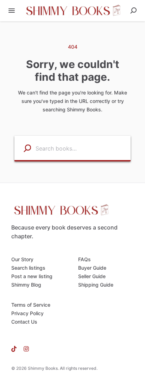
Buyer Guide (92, 268)
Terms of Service (30, 305)
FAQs (84, 259)
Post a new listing (31, 276)
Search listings (28, 268)
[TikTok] (15, 348)
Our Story (22, 259)
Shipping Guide (95, 285)
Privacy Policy (27, 313)
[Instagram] (24, 348)
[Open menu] (11, 10)
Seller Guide (92, 276)
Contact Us (24, 322)
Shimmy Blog (26, 285)
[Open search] (133, 10)
